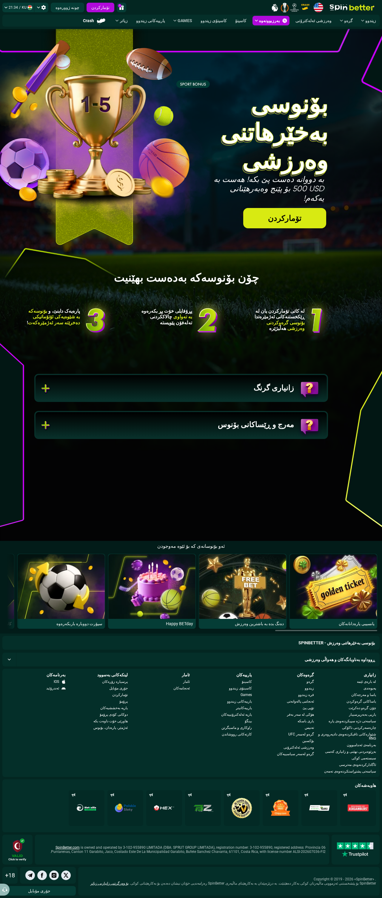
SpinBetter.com (68, 847)
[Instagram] (54, 875)
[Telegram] (30, 875)
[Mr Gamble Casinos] (241, 808)
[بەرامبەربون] (66, 875)
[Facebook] (42, 875)
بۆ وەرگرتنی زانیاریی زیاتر (109, 883)
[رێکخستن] (41, 7)
